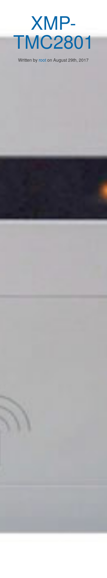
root (42, 60)
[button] (94, 11)
